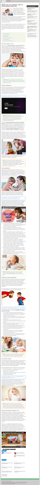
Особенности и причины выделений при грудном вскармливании (19, 467)
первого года (13, 96)
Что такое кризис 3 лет (6, 33)
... (36, 36)
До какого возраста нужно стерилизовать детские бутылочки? (7, 467)
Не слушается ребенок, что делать (31, 33)
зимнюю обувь (12, 377)
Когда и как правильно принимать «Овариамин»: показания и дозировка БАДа (32, 27)
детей (13, 52)
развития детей (11, 118)
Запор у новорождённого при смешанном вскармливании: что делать (19, 463)
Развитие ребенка (7, 449)
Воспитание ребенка (12, 449)
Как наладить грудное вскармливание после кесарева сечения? (19, 471)
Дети (3, 449)
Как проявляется (5, 36)
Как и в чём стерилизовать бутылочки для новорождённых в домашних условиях (7, 471)
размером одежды (14, 376)
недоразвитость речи (16, 198)
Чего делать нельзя (6, 39)
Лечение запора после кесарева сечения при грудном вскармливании (7, 463)
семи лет (17, 96)
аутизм (11, 198)
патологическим (20, 69)
